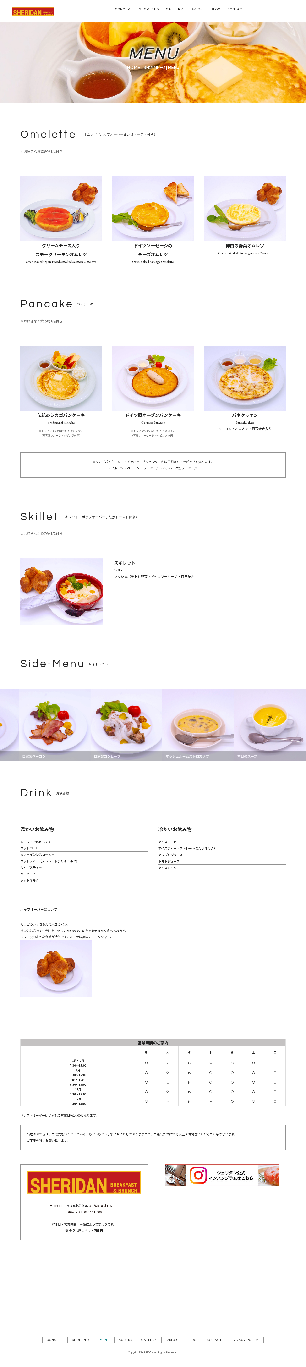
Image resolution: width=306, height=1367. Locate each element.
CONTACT (236, 9)
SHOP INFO (149, 9)
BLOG (216, 9)
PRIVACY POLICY (245, 1340)
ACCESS (125, 1340)
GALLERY (174, 9)
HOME (134, 68)
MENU (105, 1340)
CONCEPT (123, 9)
